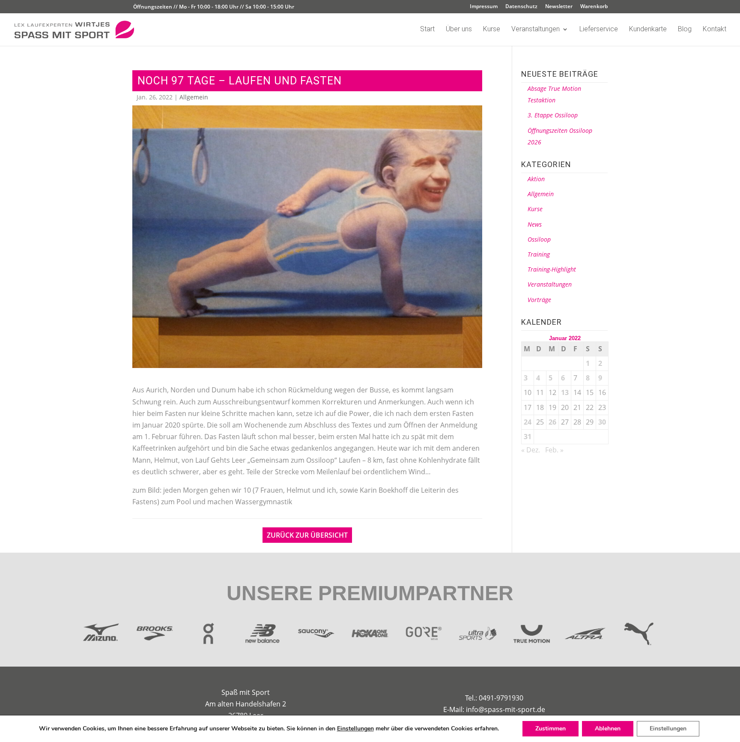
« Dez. (530, 450)
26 (552, 422)
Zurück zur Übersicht (307, 535)
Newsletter (559, 7)
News (535, 224)
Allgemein (193, 97)
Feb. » (554, 450)
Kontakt (714, 29)
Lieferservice (598, 29)
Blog (685, 29)
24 (527, 422)
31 (527, 436)
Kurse (491, 29)
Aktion (536, 179)
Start (427, 29)
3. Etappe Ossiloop (553, 115)
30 (602, 422)
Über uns (459, 29)
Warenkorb (594, 7)
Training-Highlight (552, 269)
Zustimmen (550, 728)
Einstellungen (355, 729)
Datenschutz (521, 7)
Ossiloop (539, 239)
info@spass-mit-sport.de (505, 709)
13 (565, 392)
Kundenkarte (648, 29)
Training (539, 254)
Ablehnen (608, 728)
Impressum (484, 7)
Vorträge (539, 300)
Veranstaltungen (535, 29)
